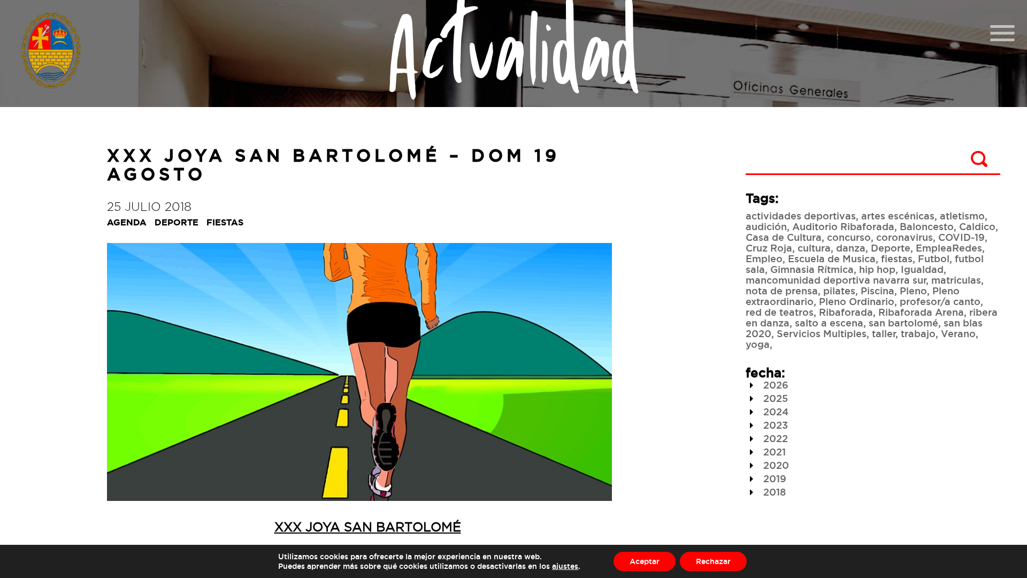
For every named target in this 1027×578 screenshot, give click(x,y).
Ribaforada (846, 312)
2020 (775, 465)
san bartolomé (903, 322)
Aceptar (645, 561)
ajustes (565, 566)
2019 (773, 478)
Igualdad (922, 269)
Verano (958, 333)
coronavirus (904, 237)
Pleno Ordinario (856, 301)
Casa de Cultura (784, 237)
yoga (758, 344)
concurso (849, 237)
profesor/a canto (940, 301)
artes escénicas (897, 215)
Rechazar (713, 561)
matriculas (956, 280)
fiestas (897, 258)
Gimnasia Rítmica (812, 269)
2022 (774, 438)
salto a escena (829, 322)
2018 (773, 491)
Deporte (890, 247)
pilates (839, 290)
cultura (814, 247)
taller (883, 333)
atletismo (962, 215)
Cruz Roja (769, 247)
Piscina (877, 290)
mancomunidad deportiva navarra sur (836, 280)
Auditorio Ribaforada (843, 226)
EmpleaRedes (949, 247)
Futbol (933, 258)
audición (766, 226)
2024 (774, 411)
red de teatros (780, 312)
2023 (774, 425)
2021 (773, 451)
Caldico (977, 226)
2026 (774, 384)
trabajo (918, 333)
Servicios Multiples (822, 333)
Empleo (764, 258)
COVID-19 (961, 237)
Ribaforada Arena (921, 312)
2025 (774, 398)
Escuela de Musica (832, 258)
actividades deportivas (801, 215)
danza (850, 247)
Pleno (913, 290)
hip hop (877, 269)
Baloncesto (927, 226)
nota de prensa (782, 290)
